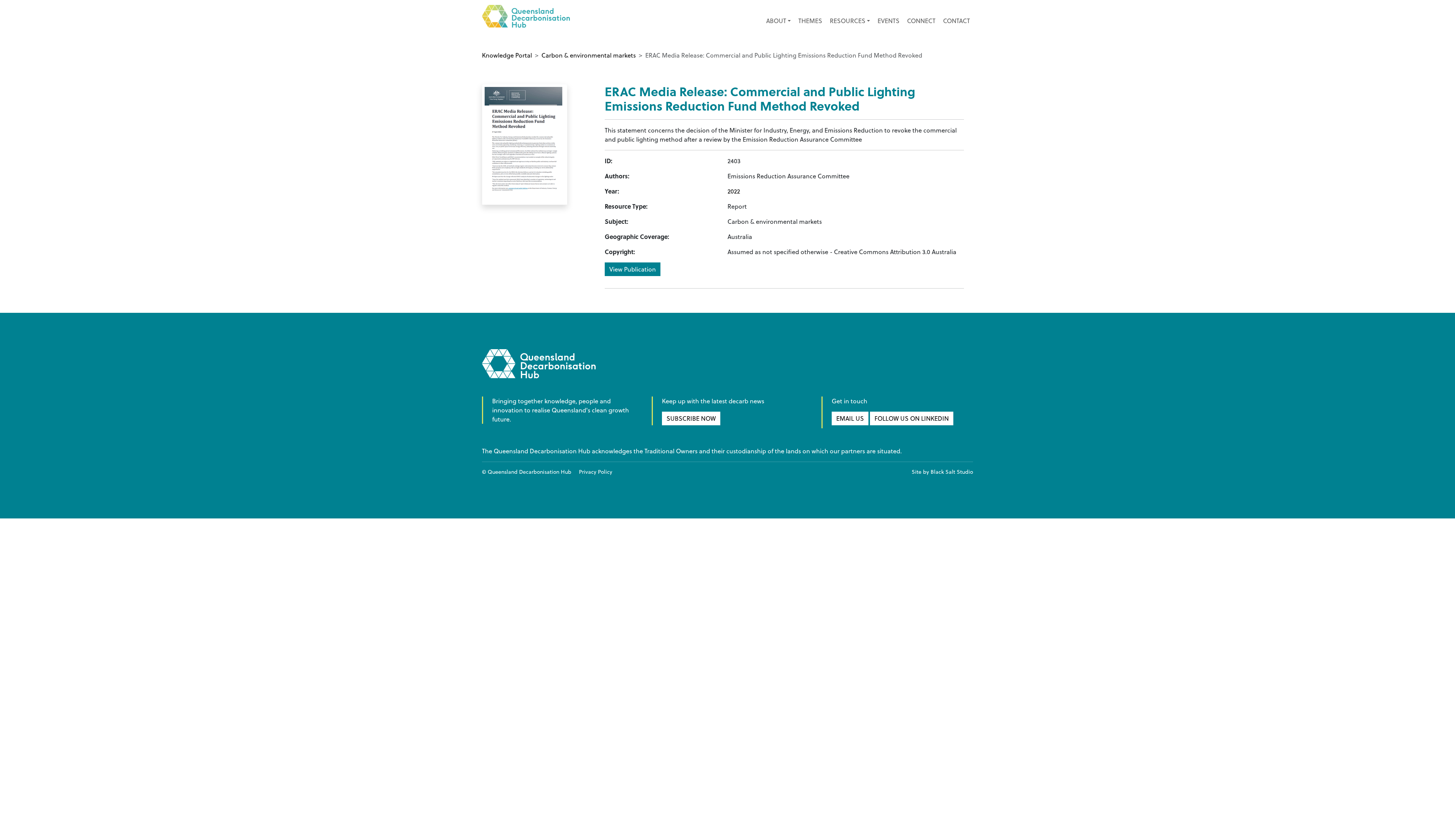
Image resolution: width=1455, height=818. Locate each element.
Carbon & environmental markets (588, 55)
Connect (921, 21)
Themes (810, 21)
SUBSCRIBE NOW (691, 418)
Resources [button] (847, 21)
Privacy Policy (595, 472)
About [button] (776, 21)
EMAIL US (850, 418)
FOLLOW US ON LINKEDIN (912, 418)
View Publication (632, 269)
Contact (956, 21)
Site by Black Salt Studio (942, 472)
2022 (734, 191)
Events (889, 21)
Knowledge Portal (507, 55)
